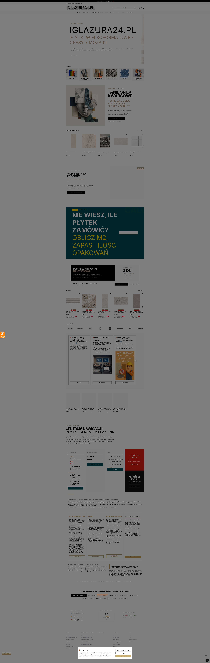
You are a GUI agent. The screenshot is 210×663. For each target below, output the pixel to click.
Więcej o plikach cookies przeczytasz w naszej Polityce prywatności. (96, 656)
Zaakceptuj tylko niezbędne (123, 650)
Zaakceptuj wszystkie (123, 655)
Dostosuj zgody (123, 653)
